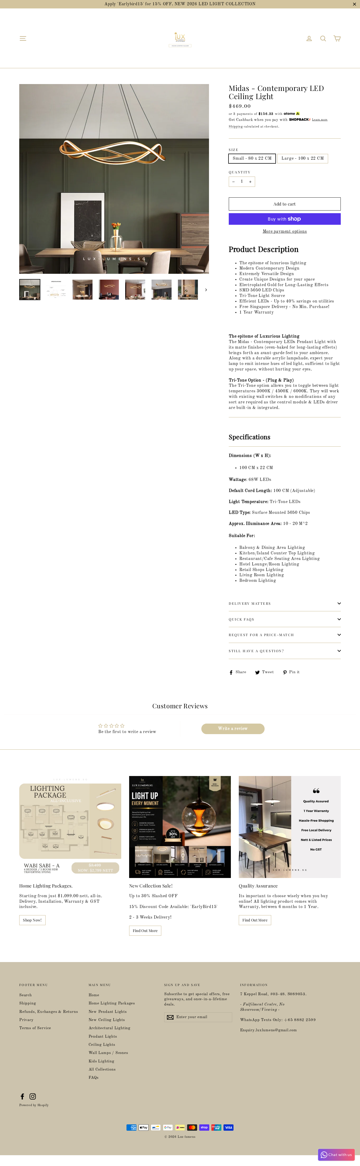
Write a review (233, 729)
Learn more (320, 120)
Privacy (26, 1020)
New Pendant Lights (108, 1012)
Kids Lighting (101, 1061)
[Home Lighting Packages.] (70, 827)
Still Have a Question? (256, 650)
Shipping (236, 126)
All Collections (102, 1070)
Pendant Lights (103, 1037)
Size (234, 150)
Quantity (240, 172)
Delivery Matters (250, 603)
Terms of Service (35, 1028)
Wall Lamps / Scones (108, 1053)
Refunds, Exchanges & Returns (48, 1012)
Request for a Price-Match (261, 634)
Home (94, 995)
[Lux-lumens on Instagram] (33, 1096)
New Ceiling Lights (107, 1020)
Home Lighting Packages (112, 1004)
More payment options (285, 232)
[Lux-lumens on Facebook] (22, 1096)
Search (25, 995)
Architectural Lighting (110, 1028)
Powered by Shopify (34, 1105)
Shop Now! (32, 920)
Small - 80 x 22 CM (252, 159)
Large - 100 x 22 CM (302, 159)
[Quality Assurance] (290, 827)
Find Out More (145, 930)
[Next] (205, 289)
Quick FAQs (242, 619)
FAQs (94, 1078)
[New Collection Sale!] (180, 827)
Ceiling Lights (102, 1045)
